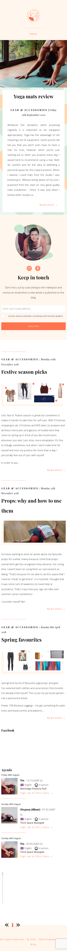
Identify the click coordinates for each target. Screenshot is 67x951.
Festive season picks (24, 371)
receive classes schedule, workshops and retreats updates (35, 316)
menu (33, 33)
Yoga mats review (34, 96)
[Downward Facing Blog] (33, 21)
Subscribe (33, 326)
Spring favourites (21, 639)
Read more (47, 204)
